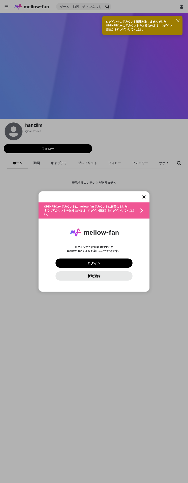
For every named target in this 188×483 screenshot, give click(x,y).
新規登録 (94, 276)
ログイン (94, 263)
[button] (94, 210)
